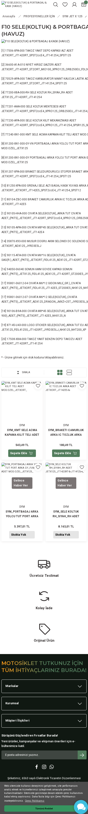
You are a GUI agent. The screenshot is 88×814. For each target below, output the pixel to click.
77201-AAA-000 (15, 106)
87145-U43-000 (17, 325)
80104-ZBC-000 (17, 199)
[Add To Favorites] (38, 385)
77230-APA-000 (15, 120)
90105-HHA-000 (17, 213)
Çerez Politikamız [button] (34, 801)
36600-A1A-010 (15, 64)
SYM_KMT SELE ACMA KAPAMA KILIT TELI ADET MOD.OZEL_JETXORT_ (22, 432)
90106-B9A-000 (17, 311)
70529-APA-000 (15, 78)
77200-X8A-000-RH (17, 92)
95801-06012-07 (17, 297)
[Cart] (84, 4)
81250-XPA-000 (16, 185)
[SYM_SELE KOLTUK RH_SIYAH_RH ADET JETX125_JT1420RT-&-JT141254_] (66, 502)
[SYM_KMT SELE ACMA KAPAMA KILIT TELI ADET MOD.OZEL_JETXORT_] (22, 420)
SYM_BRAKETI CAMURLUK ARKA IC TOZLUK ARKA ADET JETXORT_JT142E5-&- (66, 432)
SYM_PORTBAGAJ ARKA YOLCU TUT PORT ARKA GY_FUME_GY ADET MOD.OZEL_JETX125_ (22, 514)
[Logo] (25, 4)
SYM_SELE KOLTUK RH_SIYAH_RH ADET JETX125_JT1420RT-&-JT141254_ (66, 514)
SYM (22, 425)
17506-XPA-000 (15, 50)
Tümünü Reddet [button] (44, 808)
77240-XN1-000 (15, 134)
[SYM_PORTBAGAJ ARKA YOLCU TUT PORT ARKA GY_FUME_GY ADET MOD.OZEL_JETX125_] (22, 502)
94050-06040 (15, 269)
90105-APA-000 (17, 227)
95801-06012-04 (17, 283)
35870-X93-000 (16, 241)
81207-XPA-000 (15, 171)
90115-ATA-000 (17, 255)
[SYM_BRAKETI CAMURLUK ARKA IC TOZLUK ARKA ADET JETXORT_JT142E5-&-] (66, 420)
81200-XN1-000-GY (17, 157)
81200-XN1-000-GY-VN (19, 143)
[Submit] (82, 754)
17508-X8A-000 (17, 339)
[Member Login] (74, 4)
